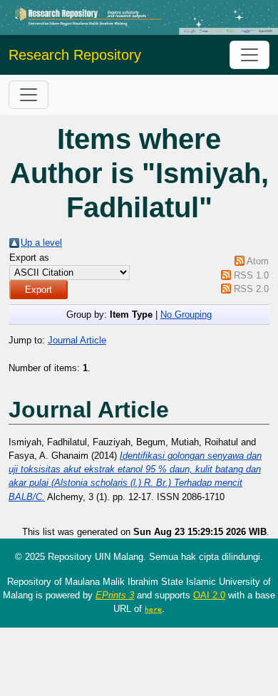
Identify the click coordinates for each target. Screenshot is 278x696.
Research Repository (75, 55)
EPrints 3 (115, 595)
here (153, 609)
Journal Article (77, 340)
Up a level (41, 242)
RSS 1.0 (251, 275)
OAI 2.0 (209, 595)
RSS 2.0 (251, 289)
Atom (258, 261)
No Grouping (186, 314)
